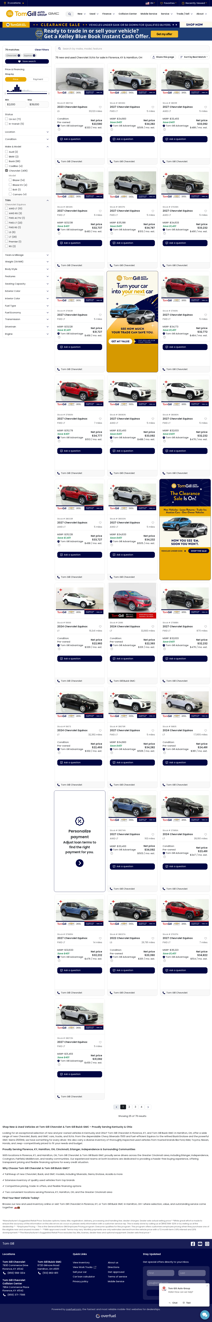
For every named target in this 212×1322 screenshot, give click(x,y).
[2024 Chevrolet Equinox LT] (80, 601)
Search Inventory (69, 14)
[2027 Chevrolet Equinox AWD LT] (185, 81)
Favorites (169, 3)
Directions (113, 1267)
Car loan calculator (84, 1276)
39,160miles (200, 838)
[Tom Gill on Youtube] (198, 1243)
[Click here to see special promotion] (106, 24)
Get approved (116, 1272)
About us (113, 1262)
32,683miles (148, 630)
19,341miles (95, 630)
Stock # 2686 (116, 622)
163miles (150, 838)
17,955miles (200, 734)
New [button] (80, 13)
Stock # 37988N (170, 622)
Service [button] (165, 13)
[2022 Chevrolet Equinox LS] (132, 912)
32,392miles (95, 734)
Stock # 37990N (65, 414)
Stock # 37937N (170, 934)
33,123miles (95, 111)
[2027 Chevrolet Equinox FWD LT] (132, 81)
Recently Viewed (195, 3)
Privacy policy (80, 1281)
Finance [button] (106, 13)
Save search (29, 61)
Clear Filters (42, 49)
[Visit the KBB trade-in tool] (106, 33)
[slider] (5, 94)
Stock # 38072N (65, 1038)
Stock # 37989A (170, 830)
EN (152, 3)
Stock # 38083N (118, 414)
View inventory (81, 1262)
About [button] (200, 13)
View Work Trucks (82, 1267)
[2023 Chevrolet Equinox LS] (80, 81)
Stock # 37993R (65, 310)
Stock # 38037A (118, 934)
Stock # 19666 (64, 622)
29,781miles (148, 942)
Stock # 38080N (170, 414)
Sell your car (80, 1272)
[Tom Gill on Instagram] (206, 1243)
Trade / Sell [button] (182, 13)
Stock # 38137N (117, 207)
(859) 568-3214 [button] (16, 1272)
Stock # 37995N (65, 934)
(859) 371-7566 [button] (16, 1294)
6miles (98, 215)
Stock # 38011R (170, 103)
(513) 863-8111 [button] (50, 1272)
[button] (15, 3)
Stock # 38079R (117, 726)
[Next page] (148, 1107)
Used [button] (92, 13)
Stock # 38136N (117, 103)
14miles (97, 942)
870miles (202, 630)
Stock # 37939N (170, 207)
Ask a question (72, 139)
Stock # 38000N (118, 518)
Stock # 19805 (169, 726)
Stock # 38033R (65, 518)
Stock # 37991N (170, 310)
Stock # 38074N (118, 830)
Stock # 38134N (64, 207)
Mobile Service (149, 13)
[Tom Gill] (33, 14)
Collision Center (128, 13)
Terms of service (117, 1276)
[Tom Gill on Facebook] (191, 1243)
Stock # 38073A (65, 103)
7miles (98, 423)
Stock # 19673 (64, 726)
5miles (151, 111)
